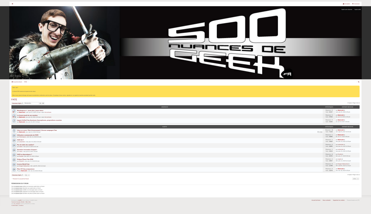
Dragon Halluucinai (24, 166)
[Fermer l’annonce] (358, 86)
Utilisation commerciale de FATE (27, 135)
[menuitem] (359, 82)
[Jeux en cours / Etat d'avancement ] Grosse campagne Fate (37, 130)
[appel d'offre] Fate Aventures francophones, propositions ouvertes (39, 120)
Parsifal (21, 156)
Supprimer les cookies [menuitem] (339, 200)
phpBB (19, 200)
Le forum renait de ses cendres (27, 115)
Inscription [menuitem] (347, 4)
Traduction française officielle (17, 201)
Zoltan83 (21, 161)
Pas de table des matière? (25, 145)
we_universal (17, 203)
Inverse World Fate (23, 164)
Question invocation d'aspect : (27, 149)
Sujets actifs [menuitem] (357, 9)
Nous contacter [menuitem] (327, 200)
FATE (14, 99)
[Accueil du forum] (185, 43)
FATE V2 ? (20, 140)
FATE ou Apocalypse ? (24, 154)
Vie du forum (48, 112)
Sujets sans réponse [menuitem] (346, 9)
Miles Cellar (28, 201)
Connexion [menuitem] (357, 4)
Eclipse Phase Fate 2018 (25, 159)
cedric (20, 146)
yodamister (22, 141)
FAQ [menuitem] (11, 76)
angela (340, 159)
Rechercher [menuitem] (18, 76)
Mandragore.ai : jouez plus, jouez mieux (30, 110)
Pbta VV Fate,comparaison (25, 169)
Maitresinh (22, 112)
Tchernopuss (22, 137)
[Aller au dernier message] (344, 110)
